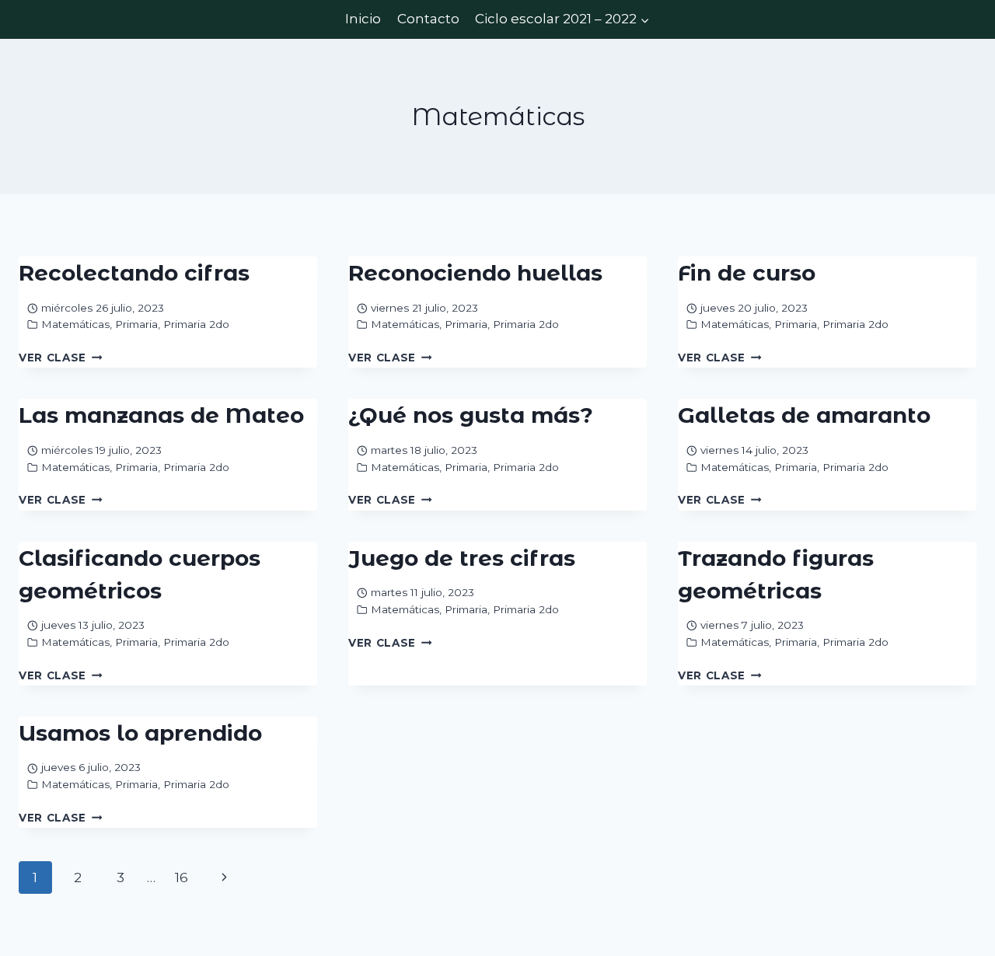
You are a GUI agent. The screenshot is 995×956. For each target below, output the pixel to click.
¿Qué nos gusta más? (470, 415)
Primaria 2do (196, 324)
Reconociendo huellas (475, 273)
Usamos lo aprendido (140, 733)
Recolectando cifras (134, 273)
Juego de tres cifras (461, 558)
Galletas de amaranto (804, 415)
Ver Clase (61, 357)
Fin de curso (746, 273)
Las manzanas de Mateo (161, 415)
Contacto (428, 18)
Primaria (136, 324)
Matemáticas (75, 324)
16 (181, 877)
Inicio (363, 18)
